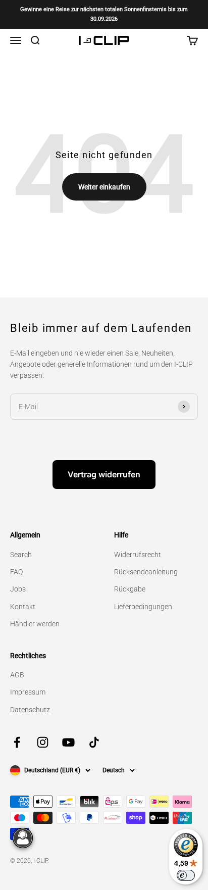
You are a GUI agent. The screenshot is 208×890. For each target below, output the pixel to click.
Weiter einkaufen (104, 187)
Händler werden (35, 624)
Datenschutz (30, 710)
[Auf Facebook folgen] (17, 742)
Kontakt (22, 607)
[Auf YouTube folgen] (68, 742)
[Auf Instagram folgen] (42, 742)
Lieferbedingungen (143, 607)
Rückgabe (129, 589)
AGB (17, 675)
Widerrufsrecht (137, 555)
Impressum (27, 692)
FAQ (16, 572)
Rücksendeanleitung (146, 572)
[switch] (186, 875)
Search (21, 555)
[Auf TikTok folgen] (94, 742)
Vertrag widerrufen (104, 474)
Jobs (18, 589)
